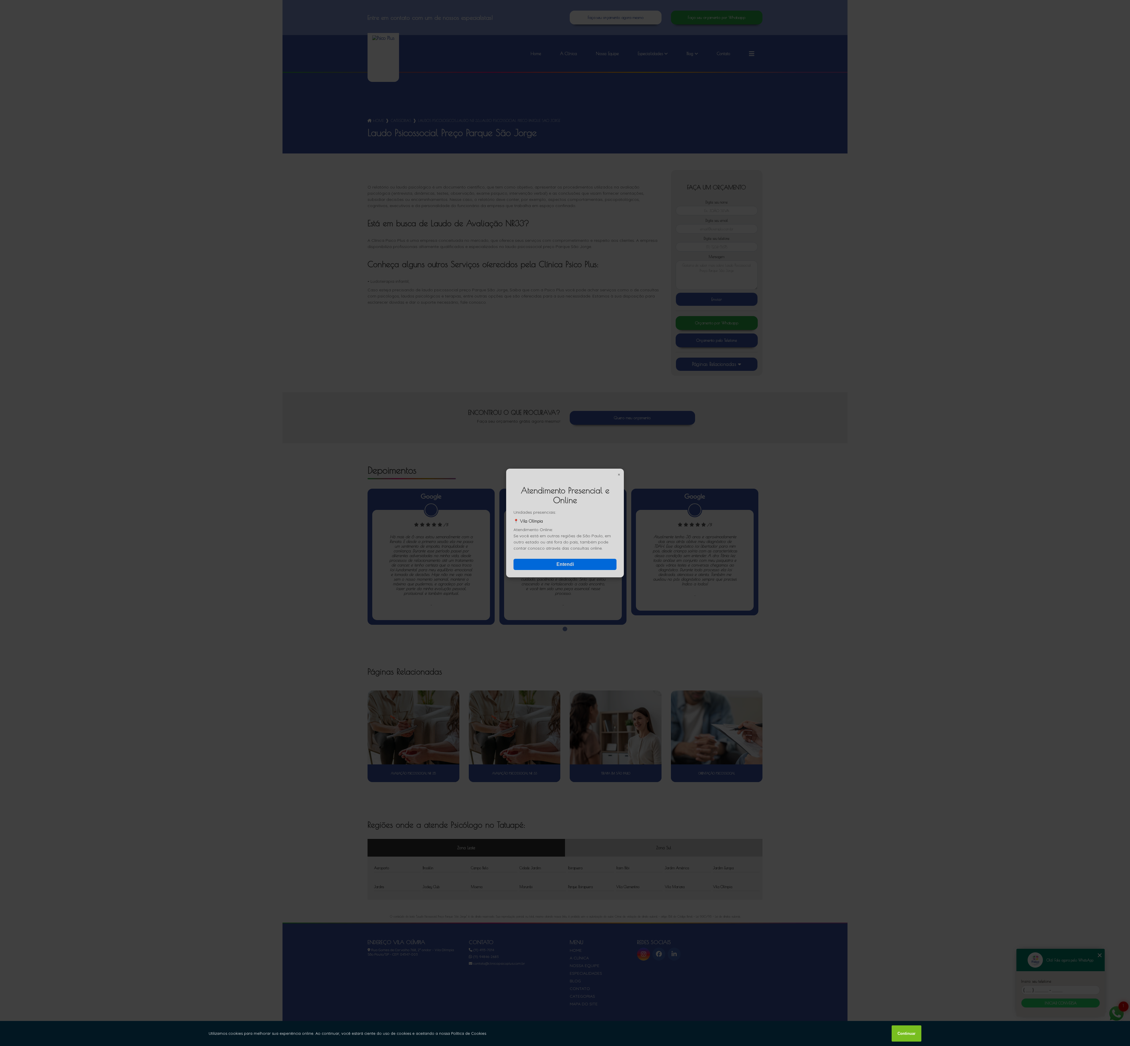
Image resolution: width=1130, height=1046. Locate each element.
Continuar (906, 1033)
